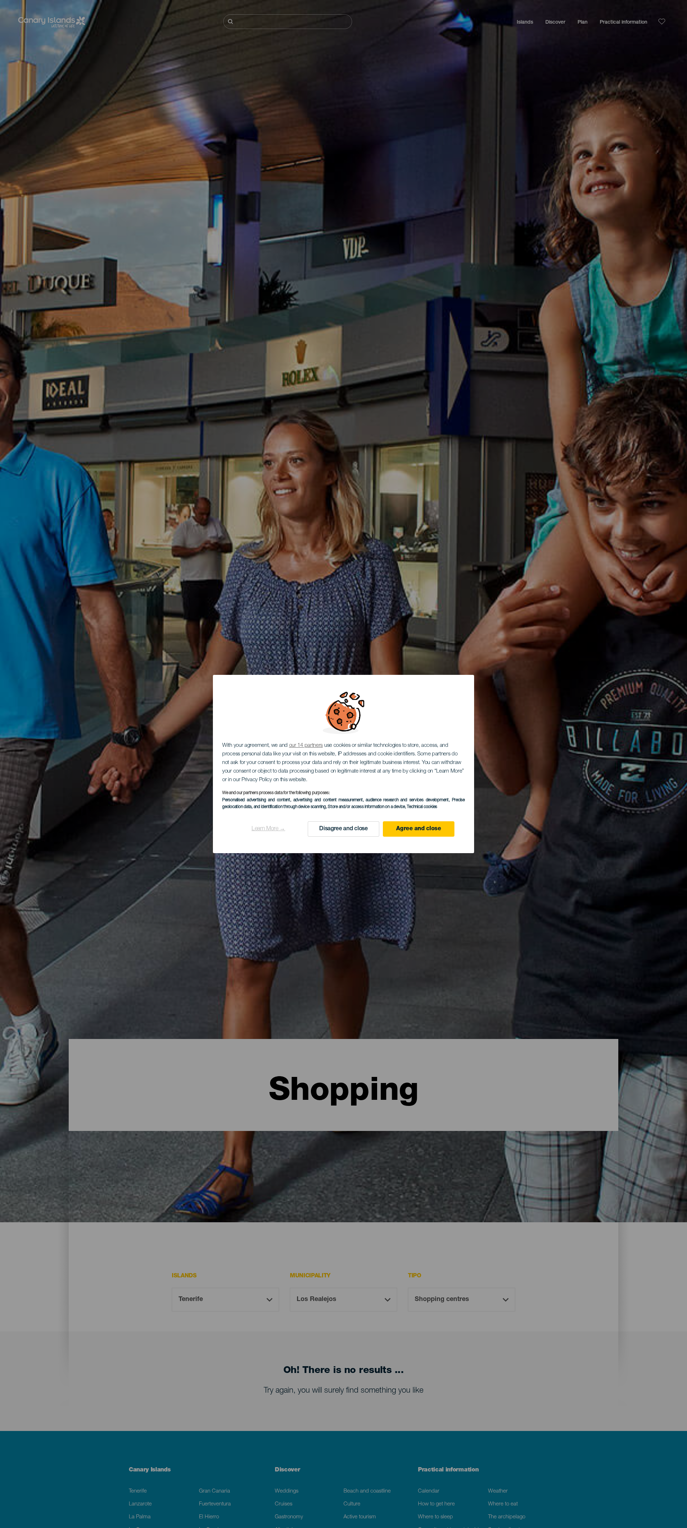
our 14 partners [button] (306, 745)
